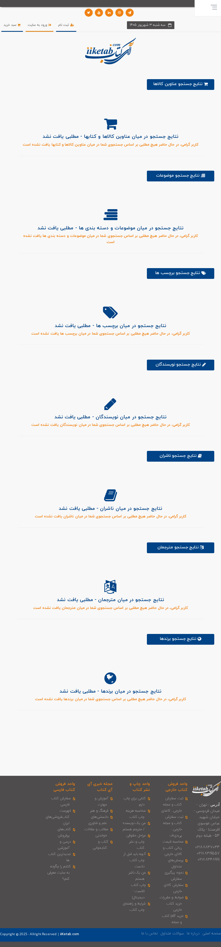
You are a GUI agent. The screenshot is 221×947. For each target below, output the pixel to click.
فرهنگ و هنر (99, 810)
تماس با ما (149, 933)
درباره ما (193, 933)
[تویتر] (89, 13)
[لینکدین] (109, 13)
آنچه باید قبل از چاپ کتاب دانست (134, 860)
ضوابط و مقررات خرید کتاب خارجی (171, 903)
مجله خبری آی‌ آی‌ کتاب (99, 786)
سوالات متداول (172, 933)
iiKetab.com (69, 934)
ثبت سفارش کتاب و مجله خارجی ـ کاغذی (172, 804)
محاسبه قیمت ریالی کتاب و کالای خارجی (173, 848)
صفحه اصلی (211, 933)
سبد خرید (11, 25)
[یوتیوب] (99, 13)
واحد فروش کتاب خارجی (176, 786)
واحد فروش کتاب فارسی (64, 786)
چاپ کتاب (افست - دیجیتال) (138, 891)
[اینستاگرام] (119, 13)
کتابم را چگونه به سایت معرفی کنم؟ (59, 872)
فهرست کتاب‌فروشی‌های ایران (58, 817)
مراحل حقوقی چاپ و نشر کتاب (136, 841)
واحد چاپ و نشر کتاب (140, 786)
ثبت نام (64, 25)
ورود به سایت (38, 25)
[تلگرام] (130, 13)
